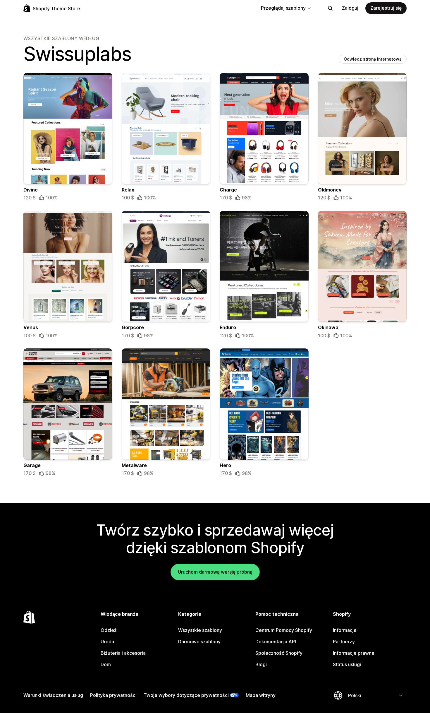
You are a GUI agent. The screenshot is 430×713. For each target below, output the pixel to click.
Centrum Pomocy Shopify (283, 630)
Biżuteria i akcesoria (123, 653)
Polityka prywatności (113, 695)
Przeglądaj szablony (283, 8)
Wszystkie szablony (200, 630)
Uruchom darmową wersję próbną (215, 572)
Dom (106, 664)
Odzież (109, 630)
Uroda (107, 641)
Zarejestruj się (386, 8)
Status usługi (347, 664)
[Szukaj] (330, 8)
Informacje (345, 630)
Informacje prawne (353, 653)
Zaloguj (350, 8)
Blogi (261, 664)
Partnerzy (344, 641)
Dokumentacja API (275, 641)
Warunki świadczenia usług (53, 695)
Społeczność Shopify (278, 653)
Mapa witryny (261, 695)
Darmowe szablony (199, 641)
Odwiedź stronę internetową (373, 59)
